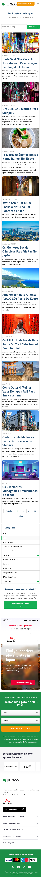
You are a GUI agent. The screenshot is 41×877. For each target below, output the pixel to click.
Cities (5, 538)
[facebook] (13, 867)
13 (35, 511)
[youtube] (29, 867)
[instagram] (24, 867)
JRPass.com (7, 581)
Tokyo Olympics (8, 568)
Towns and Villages (9, 542)
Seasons (6, 564)
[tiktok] (18, 867)
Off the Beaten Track (9, 577)
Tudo (4, 533)
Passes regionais (31, 742)
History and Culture (9, 551)
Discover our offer (21, 682)
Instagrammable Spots (10, 573)
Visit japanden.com (12, 809)
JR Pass (15, 872)
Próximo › (20, 516)
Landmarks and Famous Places (12, 547)
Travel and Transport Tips (11, 559)
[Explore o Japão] (9, 3)
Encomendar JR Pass (25, 3)
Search (32, 26)
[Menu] (37, 3)
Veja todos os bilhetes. (30, 739)
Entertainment (7, 555)
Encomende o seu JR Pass (20, 604)
